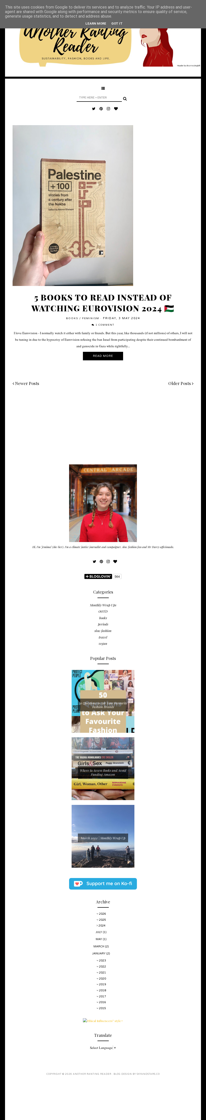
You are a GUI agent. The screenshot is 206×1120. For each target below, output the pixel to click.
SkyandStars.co (148, 1074)
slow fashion (103, 630)
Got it (117, 23)
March (99, 946)
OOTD (103, 611)
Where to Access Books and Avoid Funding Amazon (103, 772)
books (72, 318)
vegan (103, 643)
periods (103, 624)
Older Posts (180, 383)
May (99, 939)
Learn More (95, 23)
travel (103, 637)
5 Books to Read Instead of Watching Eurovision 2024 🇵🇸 (103, 302)
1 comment (104, 325)
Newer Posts (26, 383)
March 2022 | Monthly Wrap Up (103, 838)
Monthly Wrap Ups (103, 605)
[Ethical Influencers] (103, 1021)
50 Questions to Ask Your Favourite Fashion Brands (103, 705)
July (99, 932)
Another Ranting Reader (92, 1074)
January (99, 953)
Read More (103, 356)
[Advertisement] (103, 429)
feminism (90, 318)
